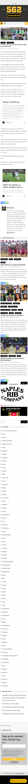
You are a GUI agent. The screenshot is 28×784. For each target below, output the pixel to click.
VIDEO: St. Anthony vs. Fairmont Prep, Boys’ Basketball (12, 359)
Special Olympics (6, 625)
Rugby (3, 602)
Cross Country (5, 498)
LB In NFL (4, 558)
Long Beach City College (7, 561)
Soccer (3, 42)
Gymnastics (5, 524)
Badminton (4, 451)
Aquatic (4, 437)
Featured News (5, 514)
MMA (3, 578)
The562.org (5, 652)
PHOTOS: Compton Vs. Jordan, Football (11, 710)
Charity (3, 481)
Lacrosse (4, 545)
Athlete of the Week (6, 303)
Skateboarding (5, 615)
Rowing (4, 598)
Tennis (3, 645)
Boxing (3, 464)
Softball (4, 622)
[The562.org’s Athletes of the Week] (14, 293)
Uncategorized (5, 662)
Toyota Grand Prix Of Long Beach (9, 655)
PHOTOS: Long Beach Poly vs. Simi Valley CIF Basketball (24, 383)
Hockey (4, 531)
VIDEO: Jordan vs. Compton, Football (10, 703)
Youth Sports (5, 686)
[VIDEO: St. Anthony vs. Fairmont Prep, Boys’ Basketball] (14, 345)
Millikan (14, 310)
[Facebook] (2, 203)
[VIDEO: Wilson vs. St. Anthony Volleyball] (14, 248)
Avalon (3, 447)
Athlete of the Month (7, 440)
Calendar (4, 471)
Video (11, 259)
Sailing (3, 605)
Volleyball (17, 259)
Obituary (4, 581)
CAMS (3, 474)
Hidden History (5, 528)
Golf (3, 521)
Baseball (4, 454)
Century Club (5, 477)
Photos (4, 588)
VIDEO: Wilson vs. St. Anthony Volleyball (13, 265)
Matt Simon (15, 48)
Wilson (3, 262)
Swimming (4, 642)
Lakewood (3, 306)
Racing (3, 595)
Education (4, 508)
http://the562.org (11, 232)
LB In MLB (4, 551)
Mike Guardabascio (17, 266)
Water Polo (4, 672)
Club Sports (5, 484)
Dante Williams (16, 362)
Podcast (4, 592)
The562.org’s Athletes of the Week (12, 315)
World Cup (4, 679)
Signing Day (5, 612)
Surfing (4, 639)
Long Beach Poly (13, 306)
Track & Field (5, 659)
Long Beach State (5, 310)
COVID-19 (4, 494)
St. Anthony (10, 42)
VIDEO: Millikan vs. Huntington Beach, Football (12, 713)
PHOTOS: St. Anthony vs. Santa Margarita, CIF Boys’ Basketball (5, 383)
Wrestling (18, 313)
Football (4, 518)
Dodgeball (4, 504)
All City (3, 434)
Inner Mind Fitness (6, 534)
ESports (4, 511)
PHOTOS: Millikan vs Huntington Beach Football (13, 707)
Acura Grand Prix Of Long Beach (9, 430)
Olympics (4, 585)
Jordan (3, 541)
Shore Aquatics (5, 608)
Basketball (16, 303)
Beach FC (4, 461)
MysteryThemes (20, 773)
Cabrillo (4, 467)
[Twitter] (4, 203)
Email (4, 742)
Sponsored (5, 628)
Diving (3, 501)
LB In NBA (4, 555)
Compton (4, 491)
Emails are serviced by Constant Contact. (10, 755)
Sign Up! (14, 759)
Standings (4, 635)
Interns (4, 538)
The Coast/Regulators (7, 649)
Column (4, 487)
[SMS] (7, 203)
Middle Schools (5, 571)
